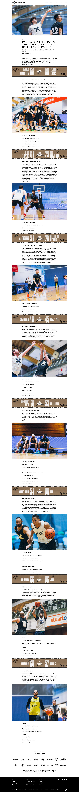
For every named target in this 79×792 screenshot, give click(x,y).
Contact (41, 783)
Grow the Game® (29, 783)
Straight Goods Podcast (30, 784)
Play (61, 2)
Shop (46, 2)
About (41, 781)
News (13, 779)
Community (56, 2)
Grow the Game (22, 2)
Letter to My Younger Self (30, 781)
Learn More (57, 789)
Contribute (41, 784)
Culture (50, 2)
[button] (65, 2)
